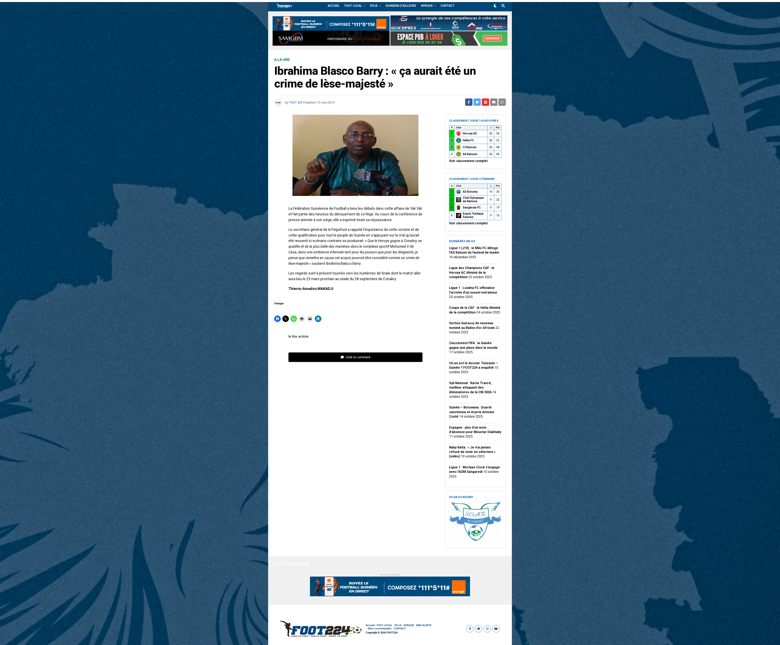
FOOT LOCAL (353, 5)
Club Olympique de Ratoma (473, 199)
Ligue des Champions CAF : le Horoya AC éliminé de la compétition (471, 272)
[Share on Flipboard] (485, 102)
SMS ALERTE (423, 625)
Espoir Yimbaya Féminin (473, 215)
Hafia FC (468, 140)
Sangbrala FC (472, 207)
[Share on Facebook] (468, 102)
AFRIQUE (427, 5)
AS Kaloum (470, 154)
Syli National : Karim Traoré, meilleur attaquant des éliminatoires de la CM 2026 (470, 387)
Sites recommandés (380, 628)
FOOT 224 (295, 102)
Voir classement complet (468, 161)
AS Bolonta (470, 191)
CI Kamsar (470, 147)
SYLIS (374, 5)
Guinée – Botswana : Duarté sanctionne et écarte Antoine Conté (471, 411)
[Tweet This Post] (477, 102)
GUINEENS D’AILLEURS (401, 5)
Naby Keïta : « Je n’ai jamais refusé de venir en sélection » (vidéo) (472, 451)
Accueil (334, 5)
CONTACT (447, 5)
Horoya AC (470, 133)
